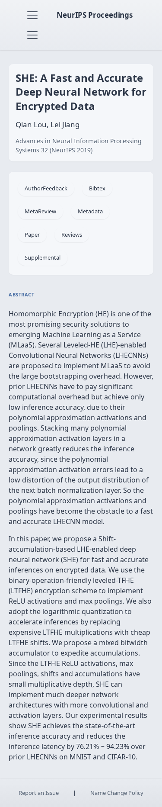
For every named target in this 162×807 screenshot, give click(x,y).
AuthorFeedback (46, 188)
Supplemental (42, 257)
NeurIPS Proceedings (95, 15)
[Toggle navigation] (32, 15)
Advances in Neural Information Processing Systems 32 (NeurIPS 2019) (79, 145)
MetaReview (40, 211)
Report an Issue (39, 793)
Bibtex (97, 188)
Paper (32, 234)
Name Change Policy (116, 793)
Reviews (71, 234)
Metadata (90, 211)
